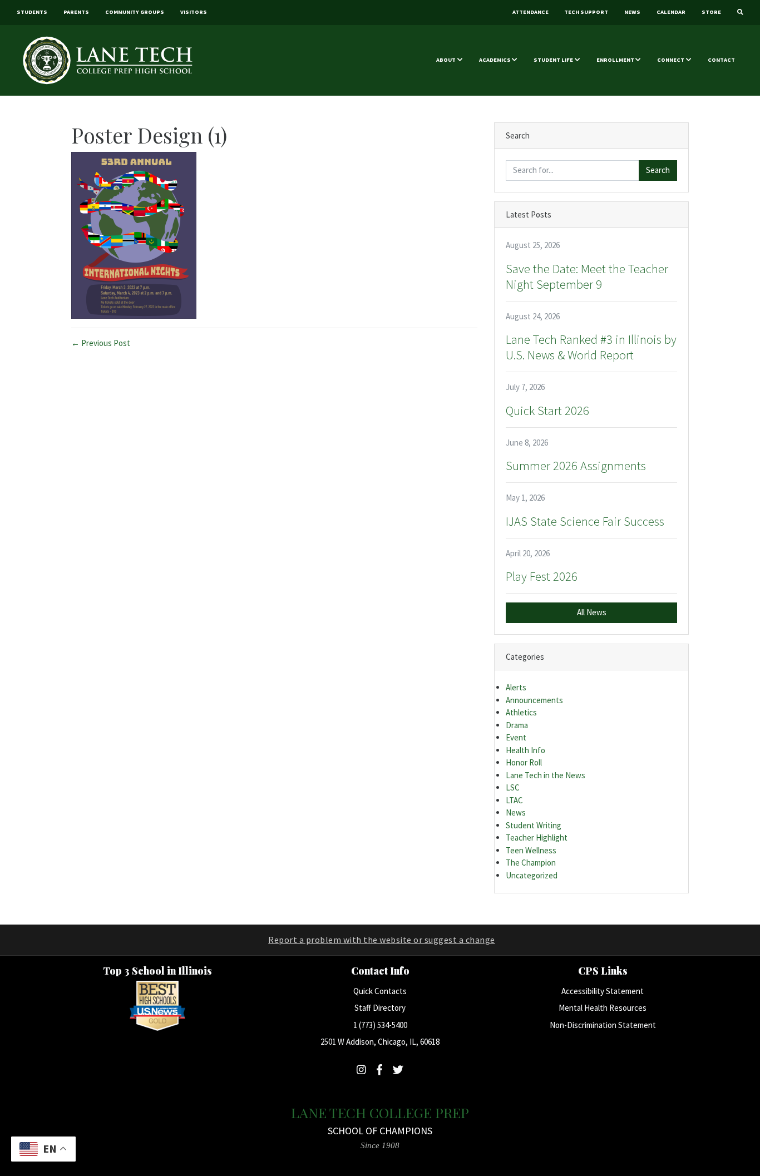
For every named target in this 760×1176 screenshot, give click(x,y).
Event (516, 737)
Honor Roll (524, 762)
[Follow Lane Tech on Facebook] (379, 1069)
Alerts (516, 687)
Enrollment (615, 59)
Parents (76, 12)
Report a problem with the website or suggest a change (381, 939)
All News (591, 612)
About (446, 59)
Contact (721, 59)
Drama (517, 725)
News (632, 12)
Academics (495, 59)
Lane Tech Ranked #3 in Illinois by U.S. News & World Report (591, 347)
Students (32, 12)
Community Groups (134, 12)
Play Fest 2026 (542, 576)
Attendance (530, 12)
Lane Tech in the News (545, 775)
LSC (513, 787)
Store (711, 12)
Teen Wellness (531, 850)
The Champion (531, 862)
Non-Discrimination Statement (603, 1025)
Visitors (193, 12)
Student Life (553, 59)
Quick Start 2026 (547, 410)
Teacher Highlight (536, 837)
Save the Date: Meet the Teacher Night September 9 (587, 276)
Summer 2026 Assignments (576, 465)
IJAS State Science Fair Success (585, 521)
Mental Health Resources (603, 1007)
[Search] (740, 12)
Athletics (521, 712)
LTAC (514, 800)
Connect (670, 59)
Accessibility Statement (602, 991)
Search (658, 170)
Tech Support (586, 12)
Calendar (671, 12)
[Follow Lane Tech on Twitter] (398, 1069)
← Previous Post (100, 343)
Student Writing (533, 825)
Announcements (534, 700)
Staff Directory (380, 1007)
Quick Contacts (380, 991)
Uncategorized (531, 875)
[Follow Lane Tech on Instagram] (361, 1069)
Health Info (525, 750)
